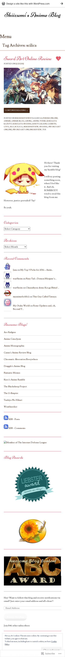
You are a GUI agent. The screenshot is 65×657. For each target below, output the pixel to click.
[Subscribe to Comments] (6, 428)
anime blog (18, 121)
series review (31, 127)
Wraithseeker (10, 406)
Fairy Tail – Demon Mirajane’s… (41, 278)
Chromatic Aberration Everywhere (21, 359)
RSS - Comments (17, 428)
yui (44, 129)
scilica (19, 127)
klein (44, 124)
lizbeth (51, 124)
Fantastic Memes (12, 372)
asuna (28, 121)
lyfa (6, 127)
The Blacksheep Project (15, 386)
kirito (36, 124)
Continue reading (16, 110)
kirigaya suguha (22, 124)
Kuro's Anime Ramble (14, 379)
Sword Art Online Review (27, 58)
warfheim (17, 278)
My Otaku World (21, 305)
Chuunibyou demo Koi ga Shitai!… (42, 287)
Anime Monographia (14, 345)
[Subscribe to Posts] (6, 419)
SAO (12, 127)
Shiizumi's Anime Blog (32, 15)
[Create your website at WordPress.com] (32, 3)
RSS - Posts (14, 419)
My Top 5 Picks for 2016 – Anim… (36, 269)
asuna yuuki (39, 121)
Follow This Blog (15, 617)
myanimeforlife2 (21, 296)
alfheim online (49, 118)
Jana (15, 269)
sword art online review (27, 129)
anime (7, 121)
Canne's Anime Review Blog (17, 352)
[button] (32, 86)
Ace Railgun (10, 332)
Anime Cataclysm (12, 338)
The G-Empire (11, 393)
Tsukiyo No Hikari (13, 400)
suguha (43, 127)
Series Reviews (23, 118)
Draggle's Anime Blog (14, 366)
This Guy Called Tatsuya (44, 296)
